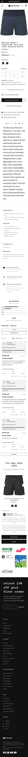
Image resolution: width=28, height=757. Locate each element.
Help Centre (5, 643)
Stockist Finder (6, 628)
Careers (5, 630)
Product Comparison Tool (9, 658)
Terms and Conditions (8, 703)
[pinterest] (19, 123)
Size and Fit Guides (7, 675)
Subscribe (21, 607)
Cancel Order (6, 661)
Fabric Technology (7, 686)
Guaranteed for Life (7, 673)
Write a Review (16, 333)
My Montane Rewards (8, 645)
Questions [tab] (13, 326)
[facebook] (12, 123)
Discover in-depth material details (12, 94)
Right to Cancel (6, 706)
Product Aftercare (7, 683)
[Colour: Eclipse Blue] (3, 62)
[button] (8, 55)
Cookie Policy (6, 698)
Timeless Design (6, 681)
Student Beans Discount (8, 648)
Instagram (7, 723)
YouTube (7, 726)
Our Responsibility (7, 625)
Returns (4, 656)
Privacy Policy (6, 701)
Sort (13, 338)
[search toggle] (22, 6)
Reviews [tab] (5, 326)
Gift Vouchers (6, 650)
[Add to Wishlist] (25, 100)
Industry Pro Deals (7, 633)
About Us (5, 623)
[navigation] (2, 23)
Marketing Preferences (8, 708)
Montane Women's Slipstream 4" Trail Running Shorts (14, 499)
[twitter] (15, 123)
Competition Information (8, 711)
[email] (22, 123)
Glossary (14, 541)
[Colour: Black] (7, 62)
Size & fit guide (24, 68)
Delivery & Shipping (7, 653)
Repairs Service (6, 678)
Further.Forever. (14, 537)
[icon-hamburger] (2, 6)
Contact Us (5, 663)
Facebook (7, 721)
